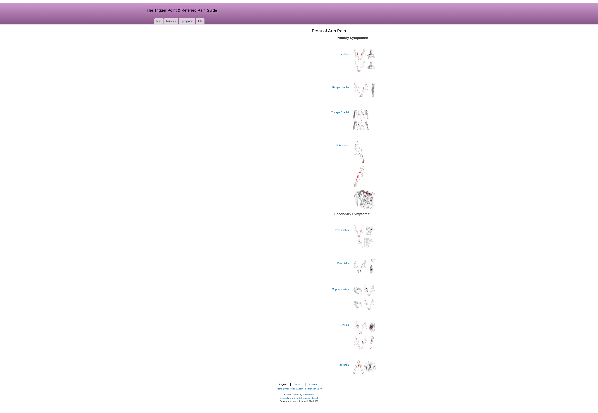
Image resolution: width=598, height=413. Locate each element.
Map (158, 21)
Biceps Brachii (340, 87)
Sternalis (344, 364)
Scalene (344, 54)
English (283, 384)
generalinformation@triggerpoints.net (299, 398)
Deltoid (345, 324)
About (300, 388)
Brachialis (343, 263)
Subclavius (342, 145)
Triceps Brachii (340, 112)
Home (279, 388)
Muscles (171, 21)
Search (308, 388)
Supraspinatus (340, 289)
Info (200, 21)
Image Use (289, 388)
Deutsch (298, 384)
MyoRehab (308, 394)
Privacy (318, 388)
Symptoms (187, 21)
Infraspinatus (341, 230)
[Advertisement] (59, 82)
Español (313, 384)
